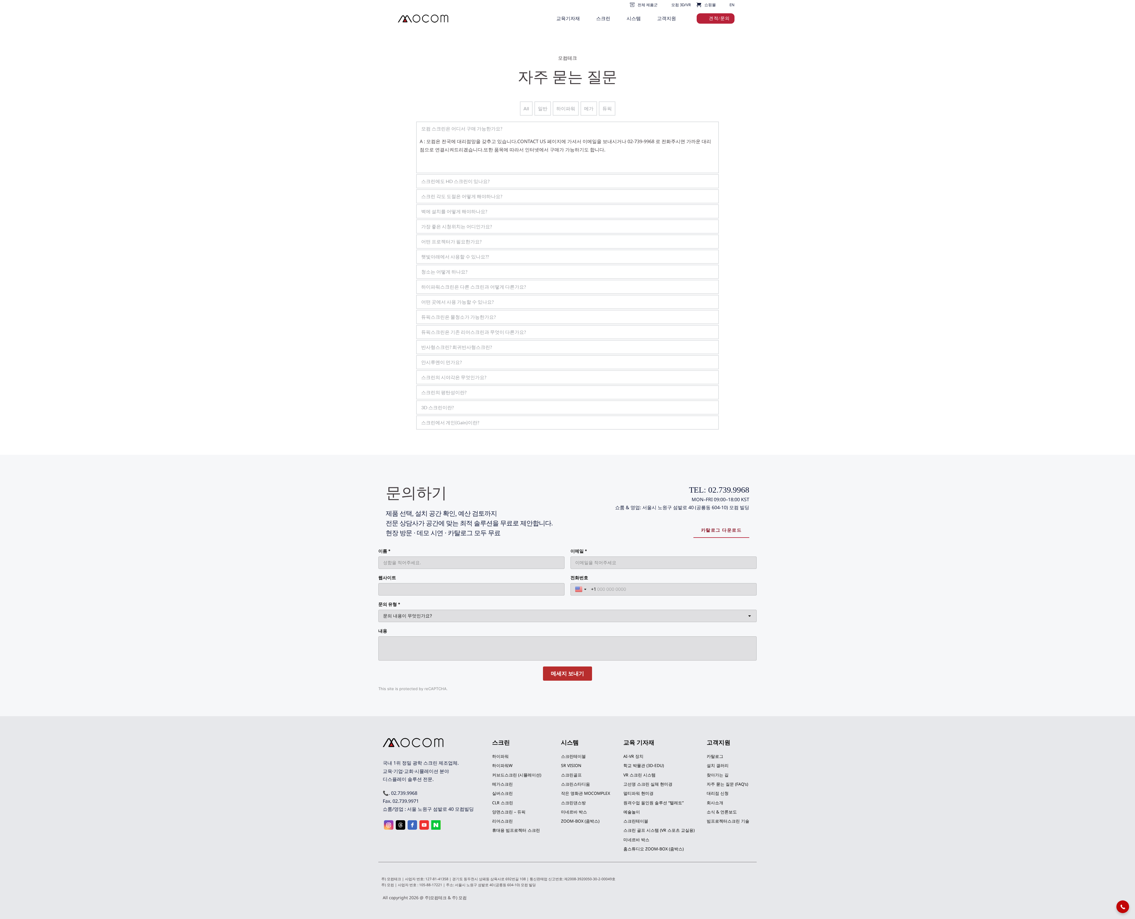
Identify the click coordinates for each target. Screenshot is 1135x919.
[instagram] (388, 825)
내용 (382, 631)
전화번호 (579, 577)
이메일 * (578, 551)
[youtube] (424, 825)
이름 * (384, 551)
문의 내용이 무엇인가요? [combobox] (407, 616)
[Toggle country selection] (581, 589)
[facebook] (412, 825)
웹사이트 (387, 577)
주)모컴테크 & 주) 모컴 (446, 897)
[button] (1122, 906)
